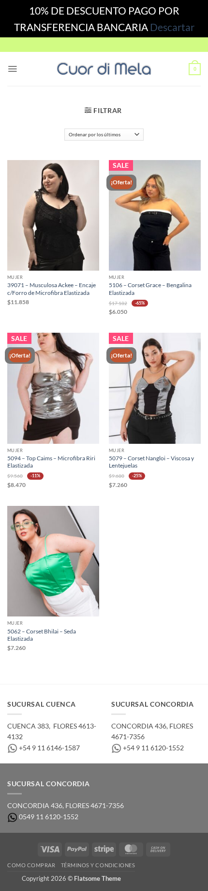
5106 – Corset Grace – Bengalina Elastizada (150, 288)
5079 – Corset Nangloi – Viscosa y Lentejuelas (151, 461)
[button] (12, 69)
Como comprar (31, 865)
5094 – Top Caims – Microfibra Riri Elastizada (51, 461)
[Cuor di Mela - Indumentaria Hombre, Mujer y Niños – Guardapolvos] (104, 69)
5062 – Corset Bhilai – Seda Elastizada (41, 635)
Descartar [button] (172, 27)
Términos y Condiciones (98, 865)
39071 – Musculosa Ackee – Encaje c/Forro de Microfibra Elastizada (51, 288)
